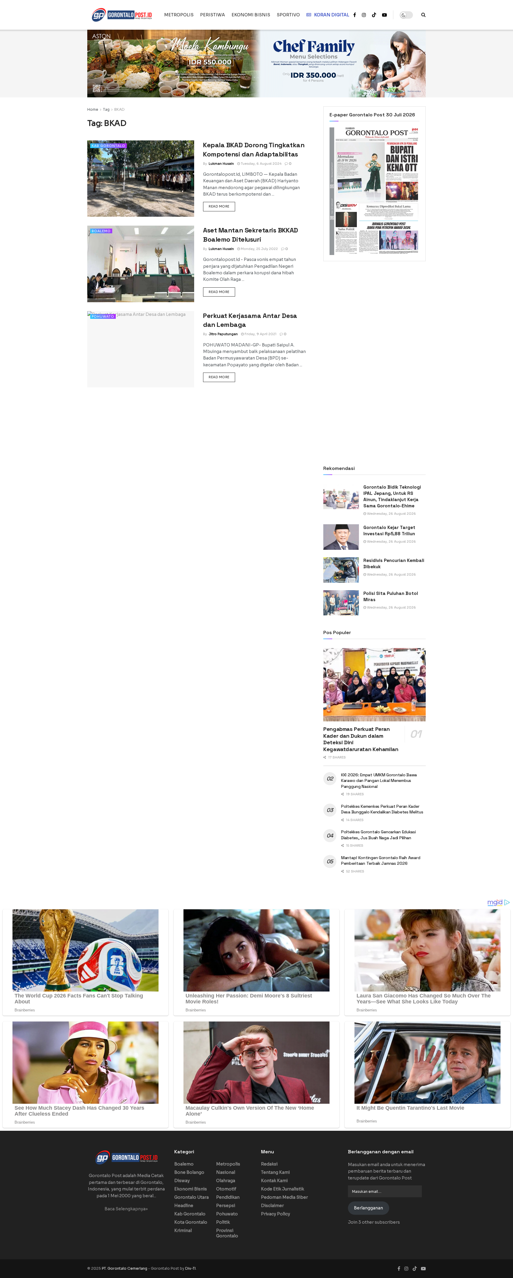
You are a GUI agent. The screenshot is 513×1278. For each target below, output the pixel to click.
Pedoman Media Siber (284, 1197)
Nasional (225, 1172)
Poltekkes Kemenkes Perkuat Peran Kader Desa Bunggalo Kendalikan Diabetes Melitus (382, 809)
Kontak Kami (274, 1180)
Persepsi (225, 1205)
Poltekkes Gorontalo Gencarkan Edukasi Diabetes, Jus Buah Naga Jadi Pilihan (378, 834)
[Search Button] (423, 15)
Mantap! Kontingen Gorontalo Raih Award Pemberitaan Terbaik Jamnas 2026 (380, 860)
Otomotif (226, 1189)
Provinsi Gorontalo (227, 1233)
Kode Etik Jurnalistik (282, 1189)
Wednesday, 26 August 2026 (391, 513)
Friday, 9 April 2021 (260, 334)
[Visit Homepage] (121, 14)
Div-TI (190, 1268)
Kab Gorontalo (108, 146)
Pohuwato (103, 316)
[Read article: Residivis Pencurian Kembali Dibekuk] (341, 570)
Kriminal (183, 1230)
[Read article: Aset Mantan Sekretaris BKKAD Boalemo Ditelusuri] (140, 264)
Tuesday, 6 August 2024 (260, 163)
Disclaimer (272, 1205)
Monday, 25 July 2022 (259, 249)
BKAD (119, 109)
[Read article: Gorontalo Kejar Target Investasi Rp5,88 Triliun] (341, 537)
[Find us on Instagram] (364, 15)
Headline (183, 1205)
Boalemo (101, 231)
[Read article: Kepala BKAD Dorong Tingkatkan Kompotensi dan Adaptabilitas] (140, 178)
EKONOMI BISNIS (251, 15)
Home (92, 109)
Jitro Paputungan (223, 334)
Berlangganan (368, 1208)
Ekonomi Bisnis (190, 1189)
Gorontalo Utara (191, 1197)
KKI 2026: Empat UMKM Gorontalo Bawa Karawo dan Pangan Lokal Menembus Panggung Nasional (379, 780)
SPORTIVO (288, 15)
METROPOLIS (179, 15)
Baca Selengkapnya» (126, 1209)
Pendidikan (228, 1197)
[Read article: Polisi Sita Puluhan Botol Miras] (341, 603)
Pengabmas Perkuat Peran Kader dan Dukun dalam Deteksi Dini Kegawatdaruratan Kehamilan (360, 739)
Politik (223, 1222)
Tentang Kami (275, 1172)
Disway (182, 1180)
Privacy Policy (275, 1214)
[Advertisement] (374, 314)
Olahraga (225, 1180)
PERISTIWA (212, 15)
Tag (106, 109)
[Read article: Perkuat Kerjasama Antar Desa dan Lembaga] (140, 349)
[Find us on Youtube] (384, 15)
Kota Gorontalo (190, 1222)
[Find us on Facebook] (354, 15)
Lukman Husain (221, 163)
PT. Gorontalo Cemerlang (125, 1268)
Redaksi (269, 1164)
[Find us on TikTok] (374, 15)
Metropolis (228, 1164)
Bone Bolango (189, 1172)
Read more (222, 206)
